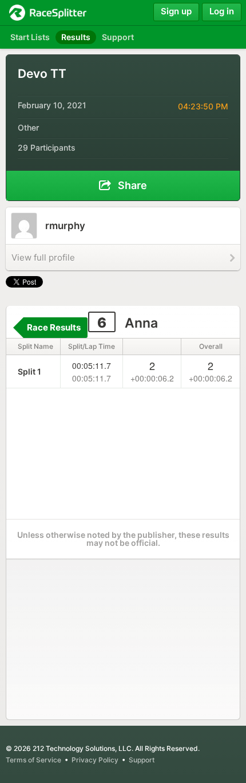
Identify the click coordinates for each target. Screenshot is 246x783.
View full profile (43, 257)
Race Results (54, 327)
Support (141, 760)
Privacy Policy (95, 760)
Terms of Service (33, 760)
